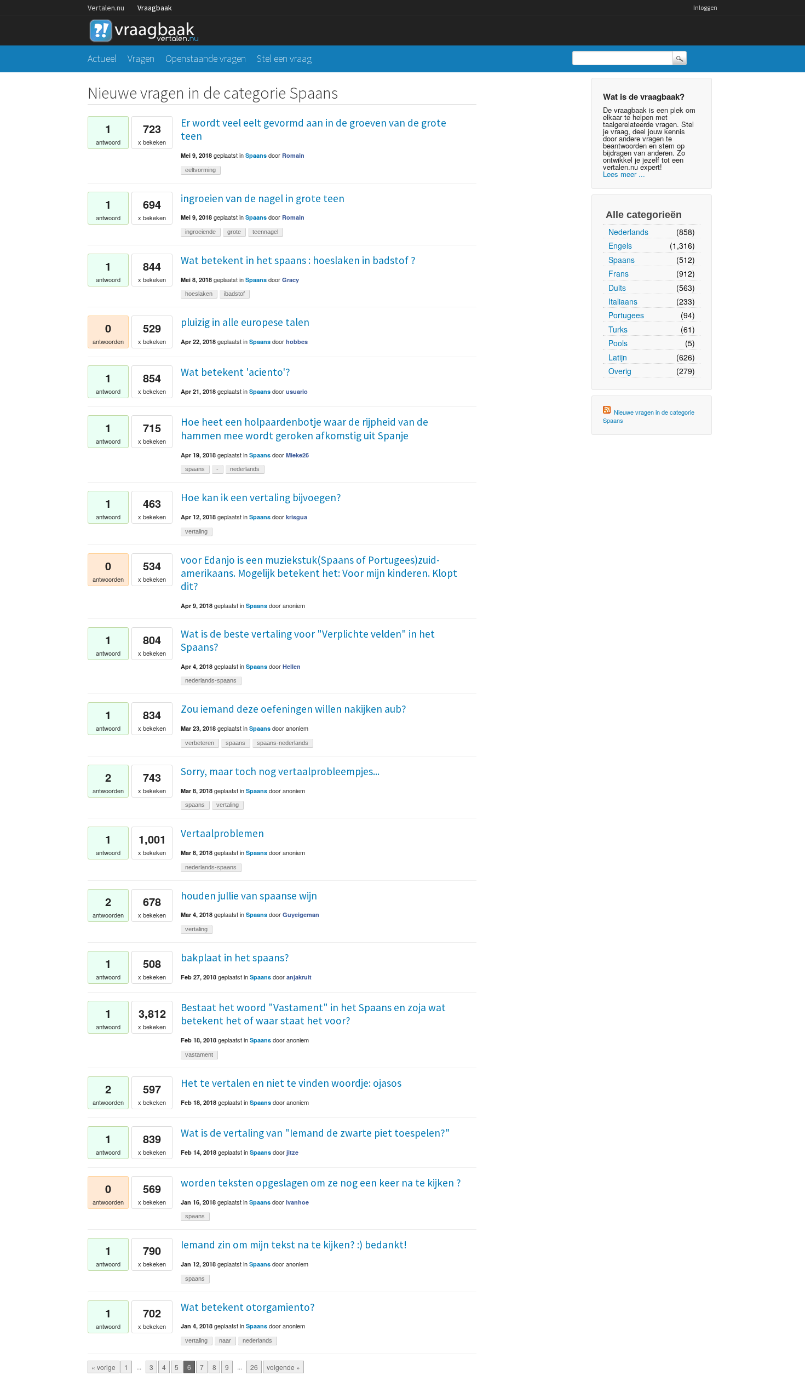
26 (254, 1367)
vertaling (196, 531)
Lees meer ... (624, 174)
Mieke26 (297, 455)
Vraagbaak (154, 8)
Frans (618, 273)
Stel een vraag (284, 58)
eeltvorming (200, 170)
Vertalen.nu (106, 8)
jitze (292, 1152)
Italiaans (622, 301)
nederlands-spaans (211, 680)
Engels (620, 245)
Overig (619, 370)
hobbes (297, 341)
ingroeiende (200, 231)
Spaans (621, 259)
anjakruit (299, 977)
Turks (618, 329)
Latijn (617, 357)
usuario (297, 391)
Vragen (141, 58)
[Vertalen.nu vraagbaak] (147, 29)
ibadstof (234, 293)
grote (234, 231)
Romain (293, 155)
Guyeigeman (301, 914)
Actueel (102, 58)
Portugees (626, 314)
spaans (195, 469)
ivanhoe (297, 1202)
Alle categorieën (644, 214)
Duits (617, 287)
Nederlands (628, 231)
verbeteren (199, 743)
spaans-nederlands (282, 743)
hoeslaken (198, 293)
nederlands (245, 469)
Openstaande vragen (205, 58)
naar (225, 1340)
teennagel (265, 231)
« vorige (103, 1367)
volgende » (283, 1367)
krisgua (296, 517)
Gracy (290, 280)
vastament (199, 1054)
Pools (618, 342)
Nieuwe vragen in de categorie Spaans (648, 416)
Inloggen (705, 7)
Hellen (292, 666)
